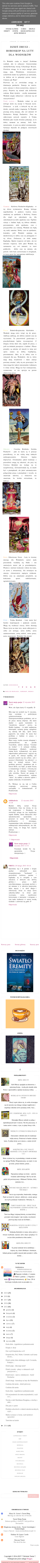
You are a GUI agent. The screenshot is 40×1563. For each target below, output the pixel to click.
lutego (8, 1338)
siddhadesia (13, 800)
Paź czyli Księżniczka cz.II (15, 1351)
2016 (6, 1303)
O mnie (23, 29)
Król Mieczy (23, 1080)
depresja (20, 1445)
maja (8, 1327)
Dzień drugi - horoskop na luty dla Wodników (22, 1380)
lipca (8, 1320)
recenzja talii (20, 1470)
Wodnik (31, 691)
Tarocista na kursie (12, 1420)
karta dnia (20, 1451)
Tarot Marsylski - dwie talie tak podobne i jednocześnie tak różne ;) (23, 1207)
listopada (9, 1313)
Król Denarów (23, 1169)
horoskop (24, 691)
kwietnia (9, 1331)
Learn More (16, 22)
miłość (20, 1457)
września (9, 1317)
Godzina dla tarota (12, 1387)
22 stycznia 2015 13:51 (22, 844)
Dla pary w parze (12, 1406)
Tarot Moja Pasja (19, 1519)
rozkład (20, 1473)
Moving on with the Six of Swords (19, 1515)
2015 (6, 1307)
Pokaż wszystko (34, 1545)
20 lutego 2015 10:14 (23, 866)
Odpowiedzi (15, 839)
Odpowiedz (13, 794)
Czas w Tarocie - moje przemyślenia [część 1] (19, 1531)
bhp (20, 1439)
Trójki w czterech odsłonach (23, 1131)
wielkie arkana (20, 1476)
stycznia (9, 1341)
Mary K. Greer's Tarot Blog (19, 1513)
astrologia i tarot (20, 1435)
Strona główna (12, 29)
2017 (6, 1300)
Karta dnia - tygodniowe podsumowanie (20, 1344)
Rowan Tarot (19, 1540)
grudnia (9, 1310)
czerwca (9, 1324)
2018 (6, 1296)
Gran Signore (19, 1536)
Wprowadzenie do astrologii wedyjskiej (23, 1270)
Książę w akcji (11, 1348)
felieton (20, 1448)
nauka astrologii (28, 31)
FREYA (12, 865)
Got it (27, 22)
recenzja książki (20, 1467)
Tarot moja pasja (15, 702)
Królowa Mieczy (23, 1243)
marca (8, 1334)
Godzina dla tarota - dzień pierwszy (18, 1384)
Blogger (29, 1559)
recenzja (20, 1463)
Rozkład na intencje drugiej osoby (23, 1096)
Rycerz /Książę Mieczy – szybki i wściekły (23, 1189)
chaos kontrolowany (20, 1442)
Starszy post (34, 944)
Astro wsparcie (20, 33)
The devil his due (20, 1542)
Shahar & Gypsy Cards (19, 1534)
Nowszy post (5, 944)
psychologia (20, 1460)
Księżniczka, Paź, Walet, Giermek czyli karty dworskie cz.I (23, 1151)
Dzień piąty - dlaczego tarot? (16, 1366)
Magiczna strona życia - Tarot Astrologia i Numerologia (19, 1528)
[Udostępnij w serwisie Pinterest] (35, 687)
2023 (6, 1293)
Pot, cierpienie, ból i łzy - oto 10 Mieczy (23, 1114)
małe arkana (20, 1454)
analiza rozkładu (12, 691)
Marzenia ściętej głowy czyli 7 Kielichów (23, 1226)
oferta (15, 31)
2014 (6, 1426)
